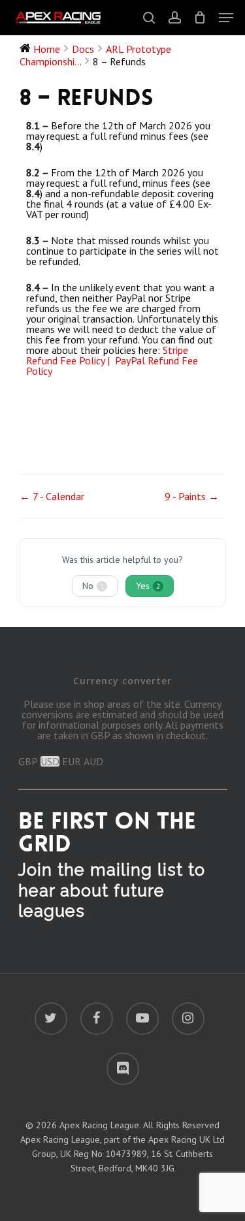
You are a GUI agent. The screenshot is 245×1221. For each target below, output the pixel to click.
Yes (148, 586)
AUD (93, 761)
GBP (28, 761)
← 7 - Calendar (52, 496)
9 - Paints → (192, 496)
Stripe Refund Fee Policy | (107, 355)
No (93, 586)
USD (50, 761)
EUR (71, 761)
